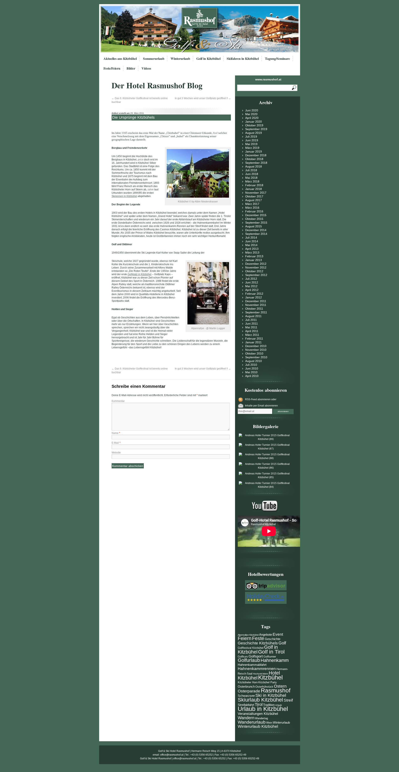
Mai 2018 (251, 177)
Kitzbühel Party (267, 682)
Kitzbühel (270, 677)
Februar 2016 (254, 211)
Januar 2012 (253, 297)
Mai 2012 (251, 286)
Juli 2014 (251, 237)
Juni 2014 (251, 241)
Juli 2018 (251, 170)
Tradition (269, 705)
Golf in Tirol (271, 652)
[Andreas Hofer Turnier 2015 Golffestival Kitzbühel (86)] (266, 467)
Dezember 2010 (255, 346)
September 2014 (256, 233)
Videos (146, 68)
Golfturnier (270, 656)
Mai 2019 (251, 144)
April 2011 (251, 331)
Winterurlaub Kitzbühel (258, 726)
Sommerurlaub (153, 58)
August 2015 (253, 226)
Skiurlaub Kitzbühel (260, 700)
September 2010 (256, 357)
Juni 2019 (251, 140)
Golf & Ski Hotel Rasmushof (173, 751)
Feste (258, 638)
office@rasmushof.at (171, 754)
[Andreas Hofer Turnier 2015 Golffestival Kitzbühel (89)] (266, 439)
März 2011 (252, 334)
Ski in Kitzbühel (270, 695)
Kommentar (118, 401)
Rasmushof (276, 690)
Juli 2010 (251, 364)
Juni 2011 (251, 323)
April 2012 (252, 290)
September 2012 (256, 275)
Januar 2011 (253, 342)
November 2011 (255, 305)
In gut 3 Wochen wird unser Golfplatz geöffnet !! (203, 98)
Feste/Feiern (111, 68)
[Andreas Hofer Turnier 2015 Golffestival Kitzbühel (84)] (266, 486)
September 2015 (256, 222)
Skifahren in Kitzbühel (243, 58)
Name (116, 433)
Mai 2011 (251, 327)
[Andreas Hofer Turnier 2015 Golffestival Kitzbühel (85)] (266, 477)
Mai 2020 (251, 114)
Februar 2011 (254, 338)
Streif (288, 700)
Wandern (246, 717)
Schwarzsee (246, 695)
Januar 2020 (253, 121)
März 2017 (252, 204)
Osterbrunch (246, 686)
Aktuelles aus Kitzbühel (120, 58)
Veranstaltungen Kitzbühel (258, 714)
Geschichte (272, 639)
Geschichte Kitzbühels (258, 643)
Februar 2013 (254, 256)
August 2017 (253, 200)
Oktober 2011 (254, 308)
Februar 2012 (254, 293)
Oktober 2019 (254, 125)
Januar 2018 (253, 189)
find (215, 132)
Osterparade (249, 691)
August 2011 (253, 316)
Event (278, 634)
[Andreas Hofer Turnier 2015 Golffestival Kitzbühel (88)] (266, 458)
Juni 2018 (251, 174)
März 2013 (252, 252)
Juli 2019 (251, 136)
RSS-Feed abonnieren (258, 399)
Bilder (131, 68)
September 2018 (256, 162)
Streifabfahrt (246, 705)
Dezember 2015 (255, 215)
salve (151, 189)
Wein (269, 722)
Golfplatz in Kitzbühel (139, 274)
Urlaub (278, 705)
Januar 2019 (253, 151)
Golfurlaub (249, 660)
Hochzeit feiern (260, 673)
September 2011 (256, 312)
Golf (282, 643)
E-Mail (116, 442)
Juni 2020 (251, 110)
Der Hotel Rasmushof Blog (157, 85)
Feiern (244, 638)
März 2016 (252, 207)
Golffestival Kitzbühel (251, 647)
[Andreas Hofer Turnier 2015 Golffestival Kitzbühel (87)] (266, 448)
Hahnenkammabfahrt (252, 664)
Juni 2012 (251, 282)
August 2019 (253, 132)
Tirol (258, 704)
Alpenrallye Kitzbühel (248, 635)
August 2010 (253, 361)
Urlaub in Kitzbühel (263, 708)
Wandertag (261, 718)
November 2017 (255, 192)
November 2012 (255, 267)
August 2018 (253, 166)
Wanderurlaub (252, 722)
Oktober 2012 (254, 271)
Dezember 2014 (255, 230)
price (140, 159)
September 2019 (256, 129)
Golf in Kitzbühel (208, 58)
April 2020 (252, 117)
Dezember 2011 (255, 301)
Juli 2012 (251, 278)
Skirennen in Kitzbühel (124, 196)
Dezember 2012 (255, 263)
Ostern (280, 686)
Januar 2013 (253, 260)
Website (116, 452)
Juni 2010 (251, 368)
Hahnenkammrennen (257, 668)
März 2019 (252, 147)
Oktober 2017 (254, 196)
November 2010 (255, 349)
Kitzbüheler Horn (248, 682)
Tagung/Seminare (277, 58)
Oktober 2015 (254, 218)
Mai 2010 (251, 372)
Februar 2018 (254, 185)
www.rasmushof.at (268, 79)
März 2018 (252, 181)
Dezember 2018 (255, 155)
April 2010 (252, 376)
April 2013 (252, 248)
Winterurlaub (180, 58)
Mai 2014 (251, 245)
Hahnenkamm (275, 660)
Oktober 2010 (254, 353)
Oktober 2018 (254, 159)
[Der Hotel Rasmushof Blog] (200, 29)
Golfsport (256, 656)
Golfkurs (243, 656)
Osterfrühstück (264, 686)
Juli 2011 (251, 319)
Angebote (265, 634)
